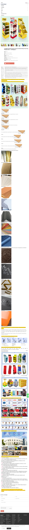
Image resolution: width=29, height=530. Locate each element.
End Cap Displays (2, 520)
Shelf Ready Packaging (1, 523)
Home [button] (2, 2)
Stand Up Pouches (8, 523)
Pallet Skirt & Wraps (2, 521)
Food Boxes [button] (2, 7)
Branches (19, 517)
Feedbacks (19, 520)
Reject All (4, 528)
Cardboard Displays (2, 515)
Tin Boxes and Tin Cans (8, 520)
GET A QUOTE (8, 63)
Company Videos (20, 519)
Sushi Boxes (13, 518)
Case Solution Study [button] (3, 13)
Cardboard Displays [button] (3, 4)
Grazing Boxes (13, 520)
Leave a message (4, 494)
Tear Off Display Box (2, 516)
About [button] (2, 10)
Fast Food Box (13, 517)
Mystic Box (7, 518)
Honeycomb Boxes (8, 521)
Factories (19, 518)
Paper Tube (7, 522)
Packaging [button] (2, 5)
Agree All (9, 528)
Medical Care (7, 517)
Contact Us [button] (2, 15)
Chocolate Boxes (14, 519)
